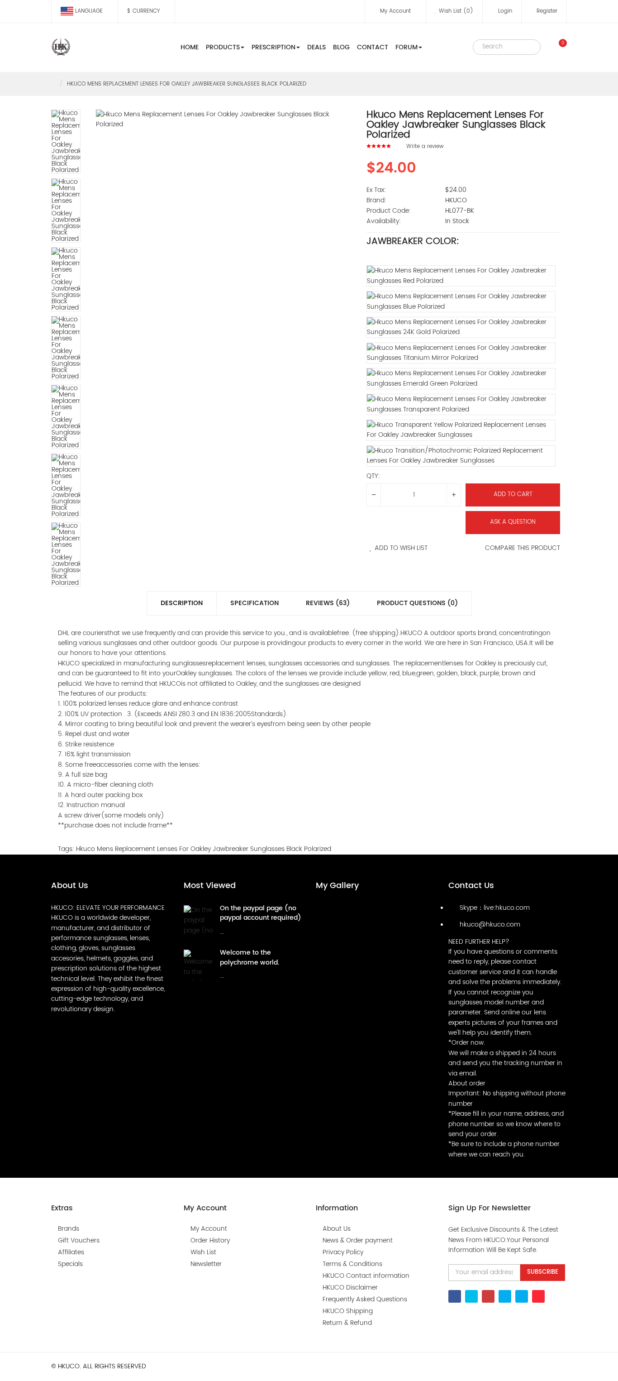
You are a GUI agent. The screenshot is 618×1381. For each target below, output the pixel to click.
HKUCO (456, 200)
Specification (254, 603)
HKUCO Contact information (366, 1276)
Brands (68, 1228)
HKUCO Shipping (348, 1311)
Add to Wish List (401, 548)
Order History (210, 1240)
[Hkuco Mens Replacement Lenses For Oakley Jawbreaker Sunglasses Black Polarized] (66, 142)
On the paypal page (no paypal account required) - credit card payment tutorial (260, 923)
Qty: (373, 476)
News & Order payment (358, 1240)
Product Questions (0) (417, 603)
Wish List (203, 1252)
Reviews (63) (328, 603)
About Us (337, 1228)
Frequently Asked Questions (365, 1299)
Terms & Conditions (352, 1264)
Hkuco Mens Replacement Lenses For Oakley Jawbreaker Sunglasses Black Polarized (186, 84)
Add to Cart (513, 494)
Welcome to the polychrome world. (249, 957)
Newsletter (206, 1264)
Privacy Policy (343, 1252)
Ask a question (513, 522)
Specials (70, 1264)
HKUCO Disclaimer (350, 1287)
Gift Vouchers (79, 1240)
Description (182, 603)
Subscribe (542, 1272)
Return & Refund (347, 1323)
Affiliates (71, 1252)
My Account (208, 1228)
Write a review (425, 146)
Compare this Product (522, 548)
